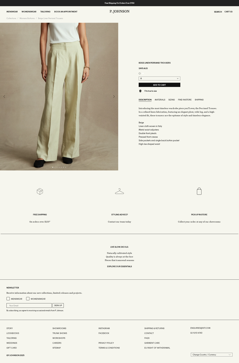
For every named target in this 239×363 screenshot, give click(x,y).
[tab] (52, 167)
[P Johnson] (119, 11)
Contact (149, 333)
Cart (227, 11)
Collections (11, 18)
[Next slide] (113, 96)
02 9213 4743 (196, 333)
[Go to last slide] (4, 96)
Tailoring (12, 338)
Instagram (104, 328)
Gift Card (12, 348)
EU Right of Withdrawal (157, 348)
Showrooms (59, 328)
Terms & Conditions (109, 348)
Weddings (12, 343)
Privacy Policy (106, 343)
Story (10, 328)
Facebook (104, 333)
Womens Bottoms (27, 18)
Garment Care (152, 343)
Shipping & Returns (154, 328)
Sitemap (57, 348)
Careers (57, 343)
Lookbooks (13, 333)
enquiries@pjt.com (200, 328)
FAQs (146, 338)
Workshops (59, 338)
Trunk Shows (60, 333)
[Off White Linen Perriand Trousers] (143, 73)
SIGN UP (58, 305)
